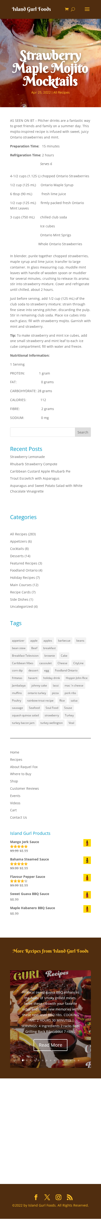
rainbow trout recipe (40, 700)
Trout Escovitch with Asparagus (34, 478)
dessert (33, 670)
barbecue (64, 641)
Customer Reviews (24, 788)
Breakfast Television (25, 656)
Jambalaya (19, 685)
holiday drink (51, 678)
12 (66, 1060)
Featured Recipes (23, 563)
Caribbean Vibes (22, 663)
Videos (15, 803)
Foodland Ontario (24, 570)
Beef (34, 648)
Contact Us (18, 817)
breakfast (49, 648)
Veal (71, 723)
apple (34, 641)
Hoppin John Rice (77, 678)
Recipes (16, 759)
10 (58, 1060)
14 (74, 1060)
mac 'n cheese (74, 685)
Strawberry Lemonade (27, 456)
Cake (64, 656)
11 (62, 1060)
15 (78, 1060)
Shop (14, 781)
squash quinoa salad (25, 715)
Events (15, 795)
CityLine (78, 663)
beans (80, 641)
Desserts (17, 556)
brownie (49, 656)
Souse (68, 708)
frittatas (17, 678)
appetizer (18, 641)
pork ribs (70, 693)
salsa (74, 700)
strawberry (52, 715)
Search (83, 432)
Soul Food (52, 708)
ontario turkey (37, 693)
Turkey (69, 715)
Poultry (16, 700)
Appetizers (18, 541)
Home (14, 752)
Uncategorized (21, 606)
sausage (17, 708)
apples (47, 641)
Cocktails (17, 548)
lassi (56, 685)
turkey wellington (51, 723)
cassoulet (45, 663)
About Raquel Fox (24, 767)
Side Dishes (19, 599)
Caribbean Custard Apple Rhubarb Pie (40, 471)
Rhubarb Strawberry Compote (33, 464)
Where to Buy (20, 774)
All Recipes (61, 92)
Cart (13, 810)
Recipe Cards (20, 592)
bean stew (18, 648)
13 (70, 1060)
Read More (50, 1045)
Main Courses (21, 585)
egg (46, 670)
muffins (17, 693)
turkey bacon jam (23, 723)
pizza (55, 693)
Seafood (34, 708)
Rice (62, 700)
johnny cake (39, 685)
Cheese (62, 663)
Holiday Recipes (22, 577)
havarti (32, 678)
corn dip (17, 670)
